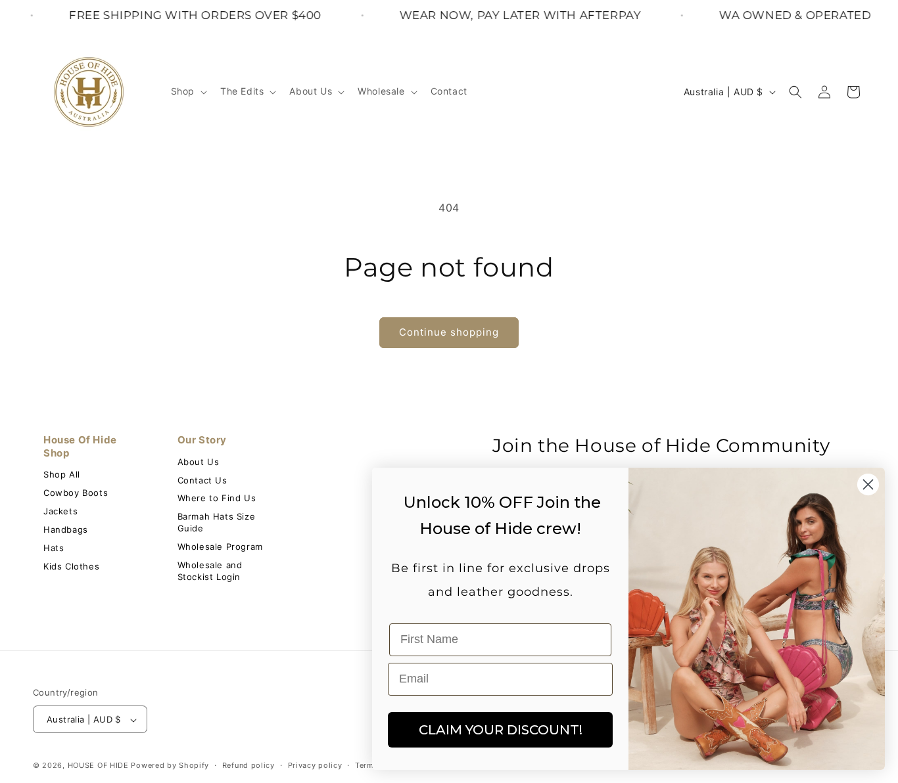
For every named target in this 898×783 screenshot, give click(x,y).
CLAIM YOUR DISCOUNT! (500, 730)
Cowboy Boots (75, 492)
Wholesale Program (220, 546)
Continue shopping (449, 332)
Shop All (61, 474)
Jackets (60, 511)
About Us (198, 462)
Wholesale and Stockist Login (210, 571)
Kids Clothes (71, 566)
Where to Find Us (216, 498)
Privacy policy (315, 765)
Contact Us (202, 480)
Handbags (65, 529)
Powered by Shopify (170, 766)
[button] (187, 91)
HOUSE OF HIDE (98, 766)
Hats (53, 548)
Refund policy (248, 765)
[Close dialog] (868, 484)
